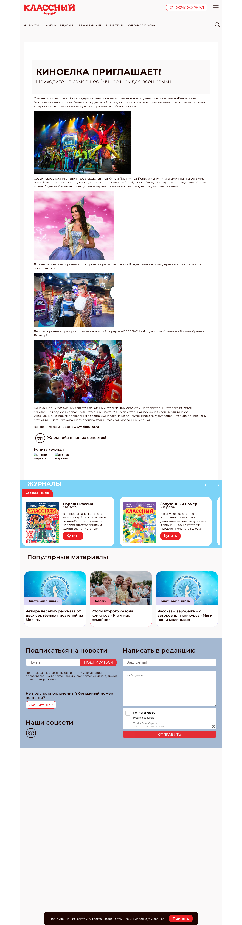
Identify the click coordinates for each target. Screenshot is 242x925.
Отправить (169, 734)
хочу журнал (189, 7)
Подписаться (98, 662)
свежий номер (89, 25)
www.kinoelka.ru (86, 426)
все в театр (115, 25)
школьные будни (57, 25)
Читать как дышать (43, 601)
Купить (73, 536)
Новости (100, 601)
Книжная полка (141, 25)
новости (31, 25)
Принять (181, 918)
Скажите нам (41, 705)
